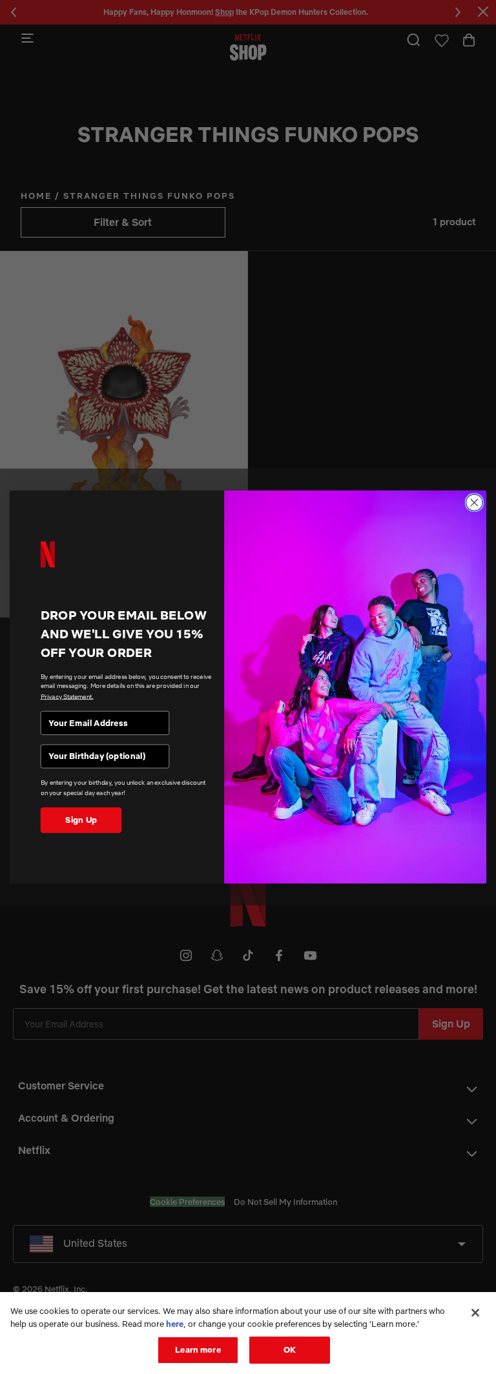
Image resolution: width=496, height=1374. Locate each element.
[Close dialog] (474, 502)
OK (290, 1349)
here (174, 1323)
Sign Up (81, 819)
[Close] (475, 1312)
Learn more (197, 1349)
